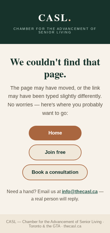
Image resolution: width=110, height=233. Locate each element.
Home (55, 133)
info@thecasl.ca (80, 191)
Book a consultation (55, 172)
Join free (55, 152)
